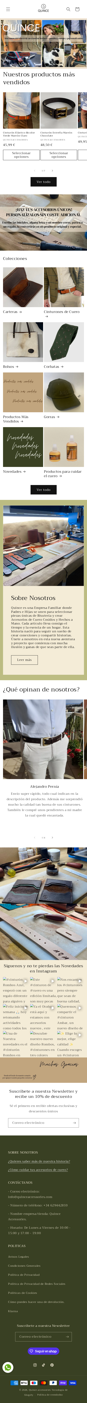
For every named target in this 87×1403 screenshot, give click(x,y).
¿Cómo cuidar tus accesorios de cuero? (38, 1169)
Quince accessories (40, 1390)
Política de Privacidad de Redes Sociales (37, 1283)
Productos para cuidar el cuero (63, 474)
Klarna (13, 1311)
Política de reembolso (50, 1395)
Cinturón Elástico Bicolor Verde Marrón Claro (19, 134)
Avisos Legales (18, 1256)
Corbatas (51, 367)
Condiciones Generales (24, 1265)
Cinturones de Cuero (62, 312)
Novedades (12, 472)
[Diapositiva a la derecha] (52, 170)
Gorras (49, 417)
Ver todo (44, 182)
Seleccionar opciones (21, 155)
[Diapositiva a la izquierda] (34, 170)
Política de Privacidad (23, 1274)
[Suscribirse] (74, 1123)
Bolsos (8, 367)
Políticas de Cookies (22, 1292)
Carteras (10, 312)
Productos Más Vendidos (16, 419)
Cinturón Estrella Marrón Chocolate (56, 134)
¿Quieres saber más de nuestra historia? (39, 1161)
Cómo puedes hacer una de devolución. (36, 1301)
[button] (8, 9)
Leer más (24, 660)
